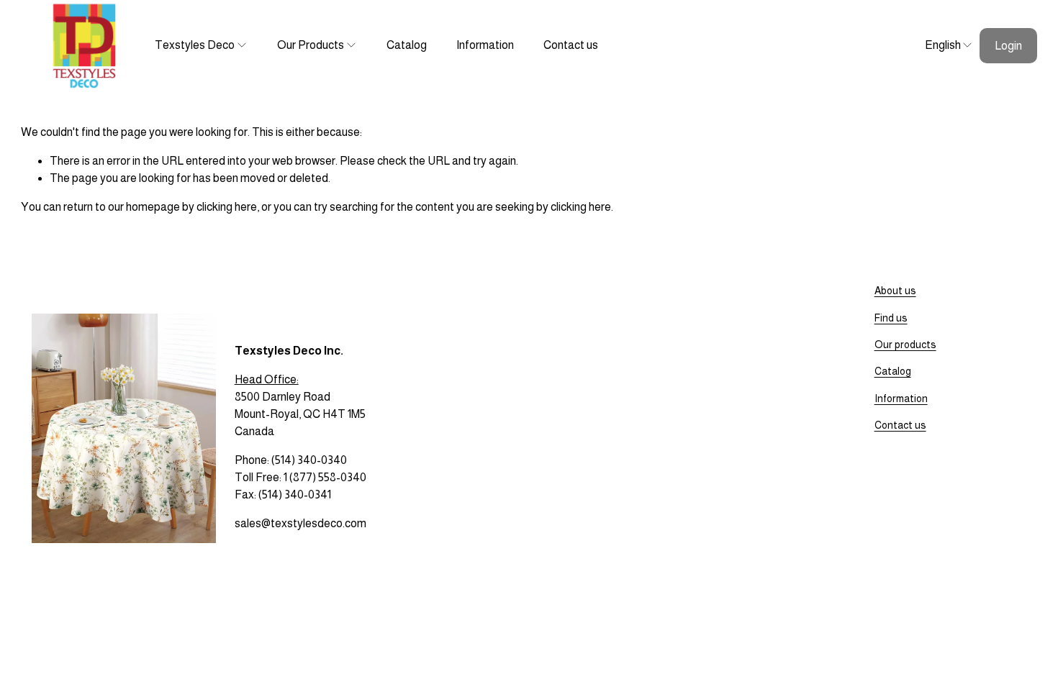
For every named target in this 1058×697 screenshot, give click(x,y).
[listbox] (940, 45)
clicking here (226, 207)
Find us (891, 318)
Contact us (570, 45)
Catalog (406, 45)
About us (895, 290)
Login (1008, 46)
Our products (905, 344)
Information (485, 45)
